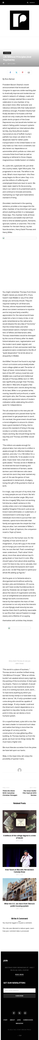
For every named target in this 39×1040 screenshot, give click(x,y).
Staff (5, 1020)
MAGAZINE (19, 1023)
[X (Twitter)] (19, 1013)
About (12, 1020)
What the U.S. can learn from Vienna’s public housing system (19, 905)
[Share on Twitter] (16, 72)
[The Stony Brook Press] (20, 20)
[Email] (29, 72)
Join (19, 1020)
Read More (19, 974)
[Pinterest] (22, 72)
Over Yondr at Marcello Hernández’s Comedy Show (19, 871)
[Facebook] (14, 1013)
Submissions (28, 1020)
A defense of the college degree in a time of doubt (19, 836)
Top (20, 1035)
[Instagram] (25, 1013)
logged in (15, 923)
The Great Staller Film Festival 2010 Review (29, 793)
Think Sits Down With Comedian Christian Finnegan (10, 793)
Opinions (7, 53)
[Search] (27, 2)
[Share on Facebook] (10, 72)
